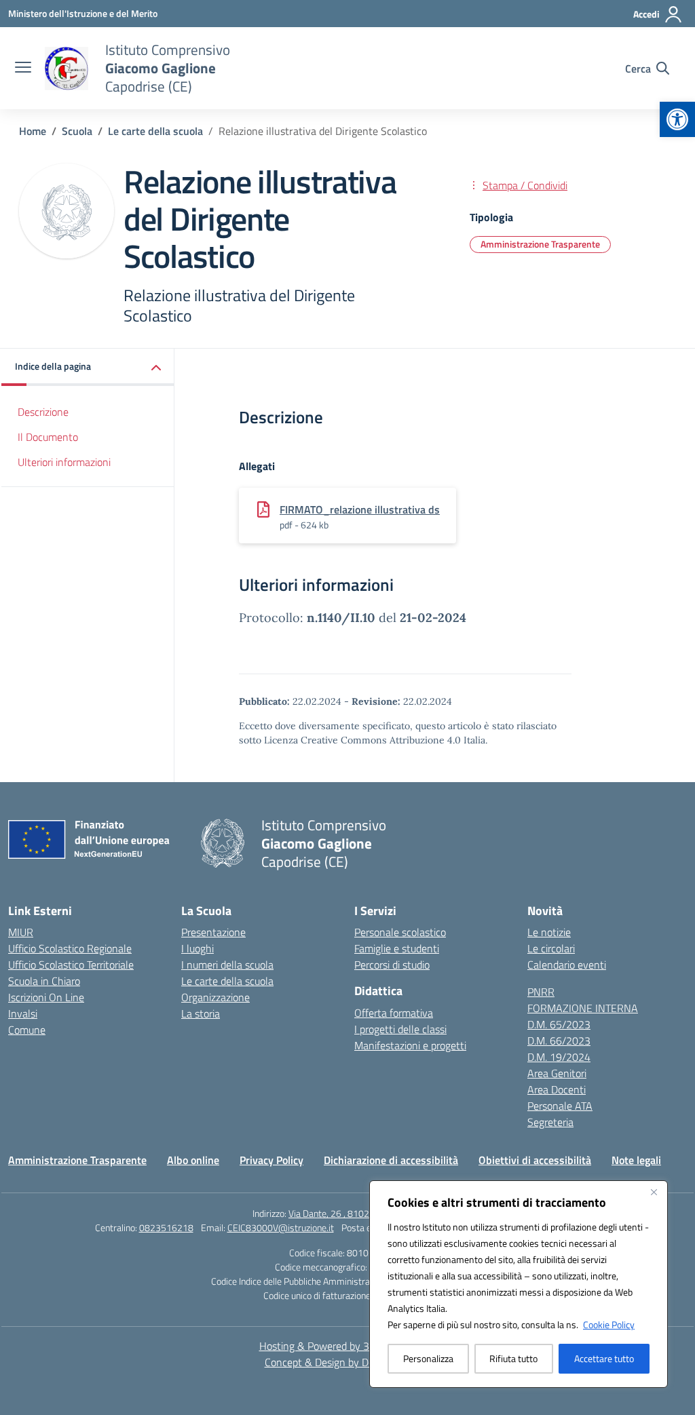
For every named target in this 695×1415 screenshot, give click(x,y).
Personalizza (428, 1358)
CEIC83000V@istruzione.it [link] (280, 1227)
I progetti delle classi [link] (400, 1029)
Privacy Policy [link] (271, 1160)
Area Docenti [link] (556, 1089)
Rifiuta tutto (513, 1358)
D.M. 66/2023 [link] (558, 1040)
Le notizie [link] (549, 932)
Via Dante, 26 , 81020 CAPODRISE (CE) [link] (365, 1213)
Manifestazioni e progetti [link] (410, 1045)
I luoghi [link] (197, 948)
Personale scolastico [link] (400, 932)
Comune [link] (26, 1030)
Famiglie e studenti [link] (396, 948)
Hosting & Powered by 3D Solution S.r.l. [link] (347, 1346)
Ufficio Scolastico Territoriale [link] (71, 964)
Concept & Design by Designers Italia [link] (348, 1362)
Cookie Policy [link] (609, 1324)
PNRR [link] (541, 992)
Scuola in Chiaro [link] (44, 981)
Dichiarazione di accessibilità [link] (391, 1160)
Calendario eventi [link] (566, 964)
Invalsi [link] (22, 1013)
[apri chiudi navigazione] (23, 68)
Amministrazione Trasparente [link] (540, 244)
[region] (518, 1284)
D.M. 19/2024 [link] (558, 1057)
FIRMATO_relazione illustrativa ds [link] (360, 509)
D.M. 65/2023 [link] (558, 1024)
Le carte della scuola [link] (227, 981)
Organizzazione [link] (215, 997)
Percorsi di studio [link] (392, 964)
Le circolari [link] (551, 948)
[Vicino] (653, 1192)
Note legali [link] (636, 1160)
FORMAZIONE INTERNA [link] (582, 1008)
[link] (677, 119)
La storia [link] (200, 1013)
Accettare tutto (604, 1358)
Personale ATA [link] (560, 1106)
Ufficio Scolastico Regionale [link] (70, 948)
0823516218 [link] (166, 1227)
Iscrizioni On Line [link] (46, 997)
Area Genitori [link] (556, 1073)
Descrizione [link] (43, 412)
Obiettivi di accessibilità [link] (534, 1160)
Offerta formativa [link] (393, 1013)
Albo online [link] (193, 1160)
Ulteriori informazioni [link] (64, 462)
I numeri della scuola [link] (227, 964)
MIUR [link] (20, 932)
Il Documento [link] (48, 437)
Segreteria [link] (550, 1122)
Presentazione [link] (213, 932)
